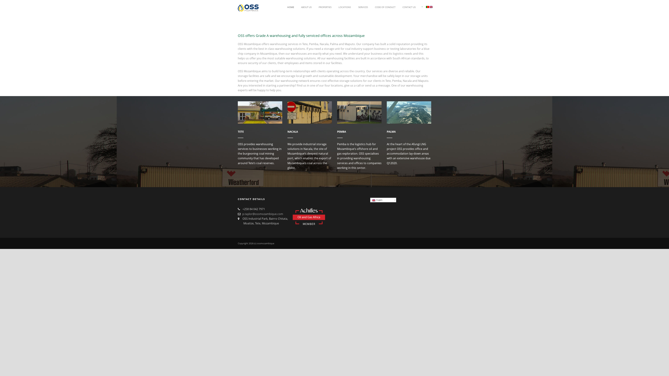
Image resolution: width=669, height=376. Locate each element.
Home (290, 7)
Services (363, 7)
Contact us (409, 7)
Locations (345, 7)
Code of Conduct (385, 7)
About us (306, 7)
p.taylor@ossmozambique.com (262, 214)
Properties (325, 7)
